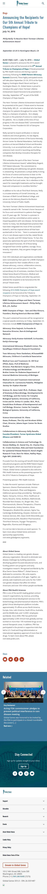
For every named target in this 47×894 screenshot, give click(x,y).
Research (5, 816)
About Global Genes (9, 832)
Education (6, 809)
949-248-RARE (19, 876)
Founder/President (11, 434)
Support (5, 801)
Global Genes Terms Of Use (11, 855)
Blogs (5, 13)
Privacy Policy (7, 847)
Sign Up (23, 766)
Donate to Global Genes (15, 865)
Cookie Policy (7, 840)
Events (5, 824)
